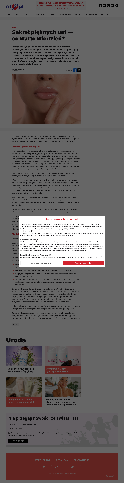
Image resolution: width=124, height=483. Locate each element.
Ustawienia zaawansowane (41, 263)
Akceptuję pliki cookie (83, 263)
